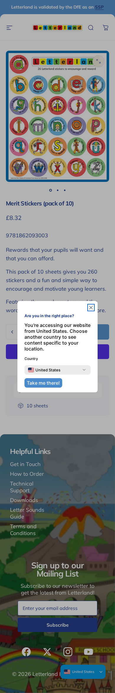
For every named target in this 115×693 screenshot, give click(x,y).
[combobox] (44, 370)
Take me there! (43, 383)
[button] (91, 307)
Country (31, 358)
